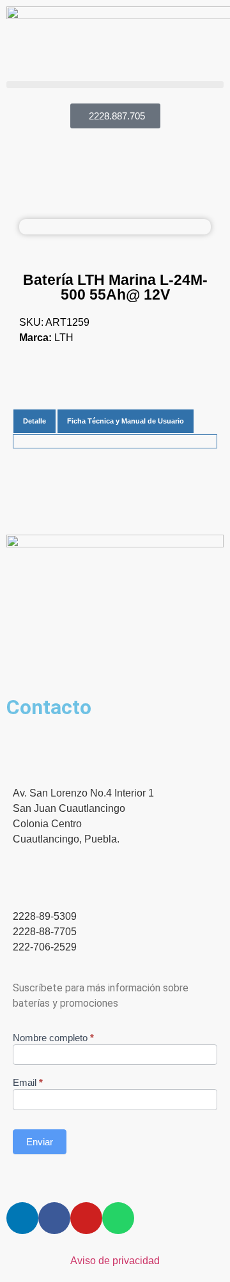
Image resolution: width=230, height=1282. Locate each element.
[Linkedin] (22, 1218)
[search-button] (11, 94)
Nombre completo (53, 1038)
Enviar (39, 1141)
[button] (115, 84)
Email (28, 1083)
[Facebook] (54, 1218)
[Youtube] (86, 1218)
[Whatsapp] (118, 1218)
